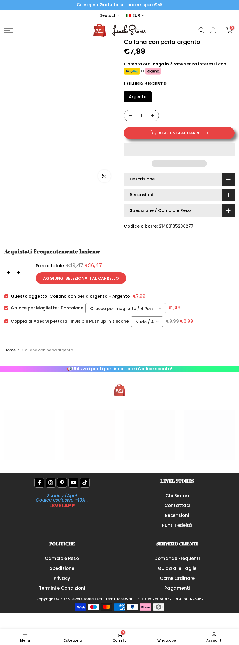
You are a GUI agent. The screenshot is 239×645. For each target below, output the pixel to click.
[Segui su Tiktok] (85, 483)
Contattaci (177, 505)
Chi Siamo (177, 495)
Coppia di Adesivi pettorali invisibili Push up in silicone (70, 321)
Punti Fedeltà (177, 525)
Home (10, 350)
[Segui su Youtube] (73, 483)
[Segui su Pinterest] (62, 483)
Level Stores (82, 599)
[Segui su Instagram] (51, 483)
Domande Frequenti (177, 558)
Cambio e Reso (62, 558)
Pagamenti (177, 588)
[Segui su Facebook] (39, 483)
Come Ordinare (177, 578)
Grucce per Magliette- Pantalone (47, 308)
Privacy (62, 578)
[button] (179, 149)
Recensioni (177, 515)
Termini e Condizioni (62, 588)
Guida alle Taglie (177, 568)
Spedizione (62, 568)
